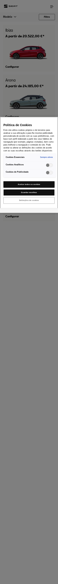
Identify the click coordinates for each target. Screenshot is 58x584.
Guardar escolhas (29, 192)
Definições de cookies (29, 200)
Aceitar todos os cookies (29, 184)
